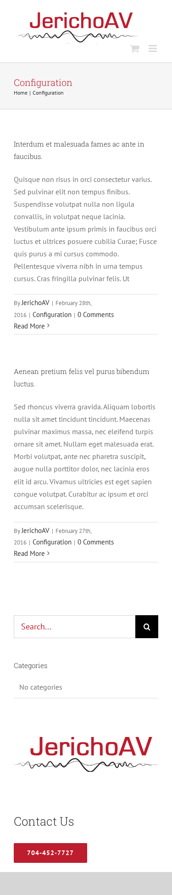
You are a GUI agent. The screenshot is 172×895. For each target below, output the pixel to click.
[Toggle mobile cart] (134, 48)
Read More (29, 326)
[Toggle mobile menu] (153, 48)
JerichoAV (36, 302)
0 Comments (96, 314)
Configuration (52, 314)
